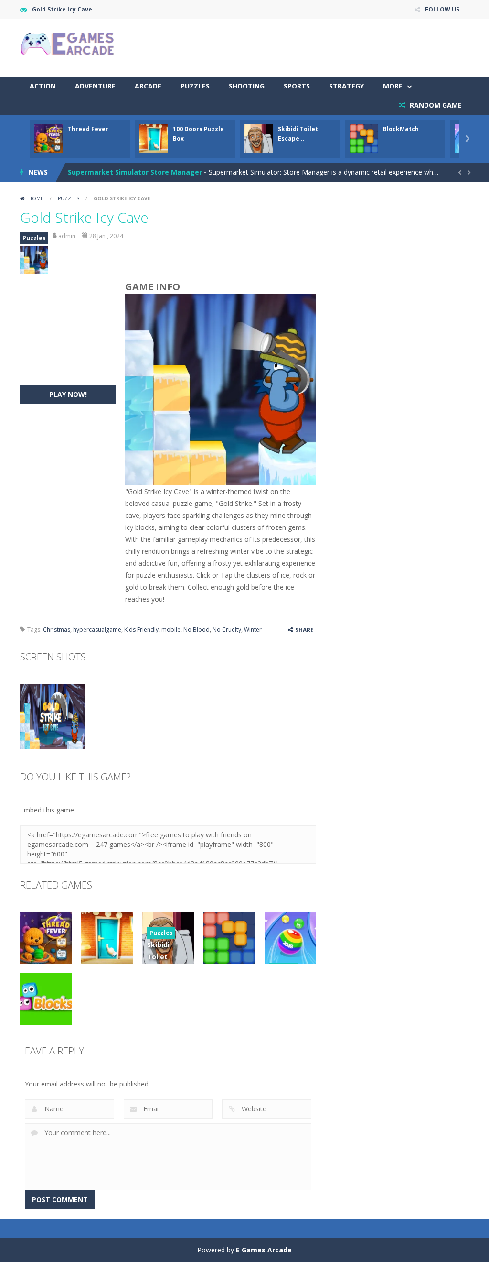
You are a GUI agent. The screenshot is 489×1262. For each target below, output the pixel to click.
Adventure (95, 85)
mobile (171, 630)
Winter (253, 630)
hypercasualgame (97, 630)
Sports (297, 85)
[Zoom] (52, 715)
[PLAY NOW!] (48, 138)
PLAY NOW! (68, 394)
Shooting (247, 85)
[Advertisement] (295, 47)
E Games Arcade (264, 1249)
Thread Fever (88, 129)
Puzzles (195, 85)
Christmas (56, 630)
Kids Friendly (141, 630)
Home (36, 198)
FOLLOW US (442, 9)
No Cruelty (227, 630)
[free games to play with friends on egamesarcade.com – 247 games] (68, 44)
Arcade (148, 85)
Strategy (346, 85)
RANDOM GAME (435, 105)
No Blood (196, 630)
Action (43, 85)
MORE (393, 85)
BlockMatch (401, 129)
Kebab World (89, 171)
